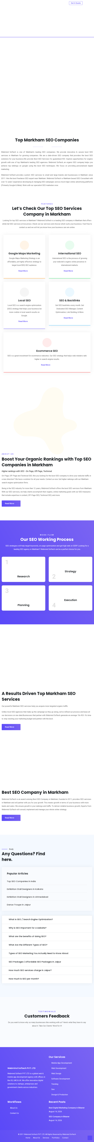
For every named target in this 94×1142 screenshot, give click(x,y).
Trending (54, 1084)
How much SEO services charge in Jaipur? (30, 970)
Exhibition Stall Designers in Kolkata (25, 889)
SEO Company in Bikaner (59, 1117)
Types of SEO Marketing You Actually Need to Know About (38, 953)
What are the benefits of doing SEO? (27, 936)
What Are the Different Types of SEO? (28, 944)
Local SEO (24, 300)
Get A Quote (76, 3)
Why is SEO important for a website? (27, 927)
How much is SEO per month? (24, 978)
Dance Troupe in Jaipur (19, 904)
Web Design (56, 1073)
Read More (23, 271)
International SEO (69, 253)
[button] (47, 920)
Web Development (58, 1068)
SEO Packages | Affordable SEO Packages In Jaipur (35, 961)
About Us (13, 1108)
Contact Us (14, 1113)
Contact (65, 1138)
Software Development (60, 1079)
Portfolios (55, 1138)
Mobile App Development (61, 1063)
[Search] (86, 3)
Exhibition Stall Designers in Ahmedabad (27, 896)
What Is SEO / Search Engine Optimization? (31, 919)
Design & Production (59, 1095)
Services (46, 1138)
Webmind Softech (69, 1134)
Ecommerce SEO (47, 351)
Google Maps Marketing (24, 253)
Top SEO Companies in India (21, 881)
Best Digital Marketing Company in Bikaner (67, 1108)
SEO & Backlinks (69, 300)
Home (28, 1138)
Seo (53, 1089)
